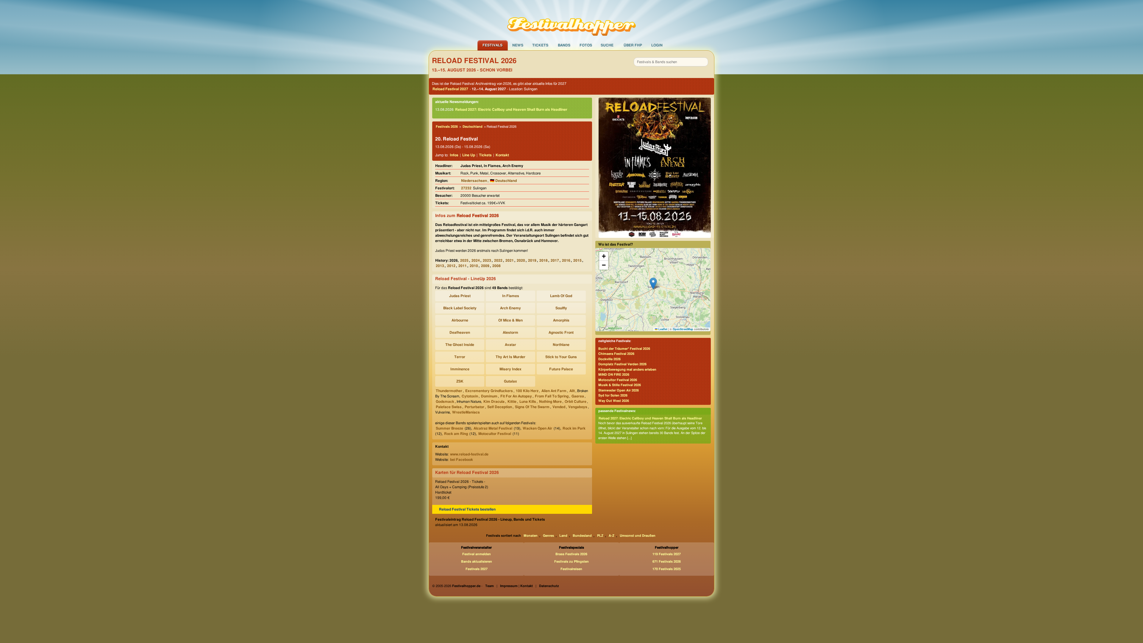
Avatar (510, 345)
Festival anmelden (476, 554)
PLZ (600, 535)
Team (489, 586)
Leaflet (662, 329)
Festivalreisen (571, 569)
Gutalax (510, 381)
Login (657, 45)
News (517, 45)
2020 (521, 260)
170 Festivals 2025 (666, 569)
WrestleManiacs (466, 412)
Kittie (512, 401)
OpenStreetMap (683, 329)
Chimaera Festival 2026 (616, 353)
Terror (459, 357)
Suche (607, 45)
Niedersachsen (474, 180)
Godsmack (445, 401)
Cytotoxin (470, 396)
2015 (577, 260)
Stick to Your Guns (561, 357)
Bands (564, 45)
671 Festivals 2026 (666, 561)
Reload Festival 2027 (450, 89)
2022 (498, 260)
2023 (487, 260)
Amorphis (561, 320)
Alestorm (510, 332)
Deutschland (473, 126)
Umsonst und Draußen (637, 535)
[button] (653, 283)
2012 (451, 266)
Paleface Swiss (449, 407)
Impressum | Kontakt (516, 586)
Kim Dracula (494, 401)
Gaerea (578, 396)
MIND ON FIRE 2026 (613, 374)
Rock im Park (574, 428)
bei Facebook (461, 459)
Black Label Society (460, 308)
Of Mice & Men (510, 320)
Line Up (468, 155)
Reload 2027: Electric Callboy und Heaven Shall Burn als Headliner (511, 109)
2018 (543, 260)
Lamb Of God (561, 296)
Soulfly (561, 308)
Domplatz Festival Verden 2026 (622, 364)
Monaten (531, 535)
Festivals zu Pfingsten (571, 561)
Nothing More (550, 401)
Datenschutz (549, 586)
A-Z (611, 535)
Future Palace (561, 369)
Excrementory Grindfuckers (489, 391)
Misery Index (510, 369)
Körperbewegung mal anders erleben (627, 369)
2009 (485, 266)
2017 (555, 260)
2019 (532, 260)
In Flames (510, 296)
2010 (474, 266)
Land (563, 535)
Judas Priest (460, 296)
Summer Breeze (449, 428)
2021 (509, 260)
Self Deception (499, 407)
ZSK (459, 381)
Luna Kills (527, 401)
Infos (454, 155)
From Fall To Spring (552, 396)
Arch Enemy (510, 308)
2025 (464, 260)
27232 (466, 188)
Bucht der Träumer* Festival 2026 (624, 348)
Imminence (459, 369)
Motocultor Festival (494, 434)
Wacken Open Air (537, 428)
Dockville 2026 (609, 359)
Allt (572, 391)
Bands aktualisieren (476, 561)
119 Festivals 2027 (666, 554)
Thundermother (449, 391)
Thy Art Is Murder (510, 357)
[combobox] (671, 61)
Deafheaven (459, 332)
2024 (475, 260)
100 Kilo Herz (527, 391)
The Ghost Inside (459, 345)
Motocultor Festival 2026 (617, 380)
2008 (496, 266)
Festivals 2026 (447, 126)
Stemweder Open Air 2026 (618, 390)
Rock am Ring (456, 434)
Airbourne (460, 320)
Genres (548, 535)
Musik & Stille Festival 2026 (619, 385)
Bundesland (582, 535)
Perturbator (474, 407)
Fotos (586, 45)
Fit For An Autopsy (516, 396)
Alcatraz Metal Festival (493, 428)
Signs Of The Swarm (532, 407)
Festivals (492, 45)
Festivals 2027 (477, 569)
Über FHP (633, 45)
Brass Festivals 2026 (571, 554)
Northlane (561, 345)
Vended (558, 407)
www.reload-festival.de (469, 454)
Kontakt (502, 155)
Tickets (540, 45)
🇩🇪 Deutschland (503, 180)
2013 (440, 266)
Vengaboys (577, 407)
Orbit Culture (575, 401)
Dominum (489, 396)
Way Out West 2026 (613, 400)
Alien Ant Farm (553, 391)
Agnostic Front (561, 332)
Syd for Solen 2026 (612, 395)
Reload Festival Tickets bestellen (467, 509)
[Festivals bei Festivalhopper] (571, 20)
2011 (462, 266)
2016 (566, 260)
